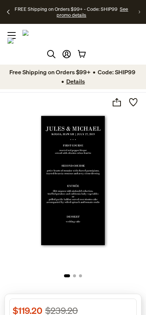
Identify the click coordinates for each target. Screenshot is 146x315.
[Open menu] (11, 35)
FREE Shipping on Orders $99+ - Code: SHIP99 (66, 9)
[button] (67, 54)
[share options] (117, 102)
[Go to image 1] (67, 275)
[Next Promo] (139, 12)
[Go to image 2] (74, 275)
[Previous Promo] (8, 12)
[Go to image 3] (80, 275)
